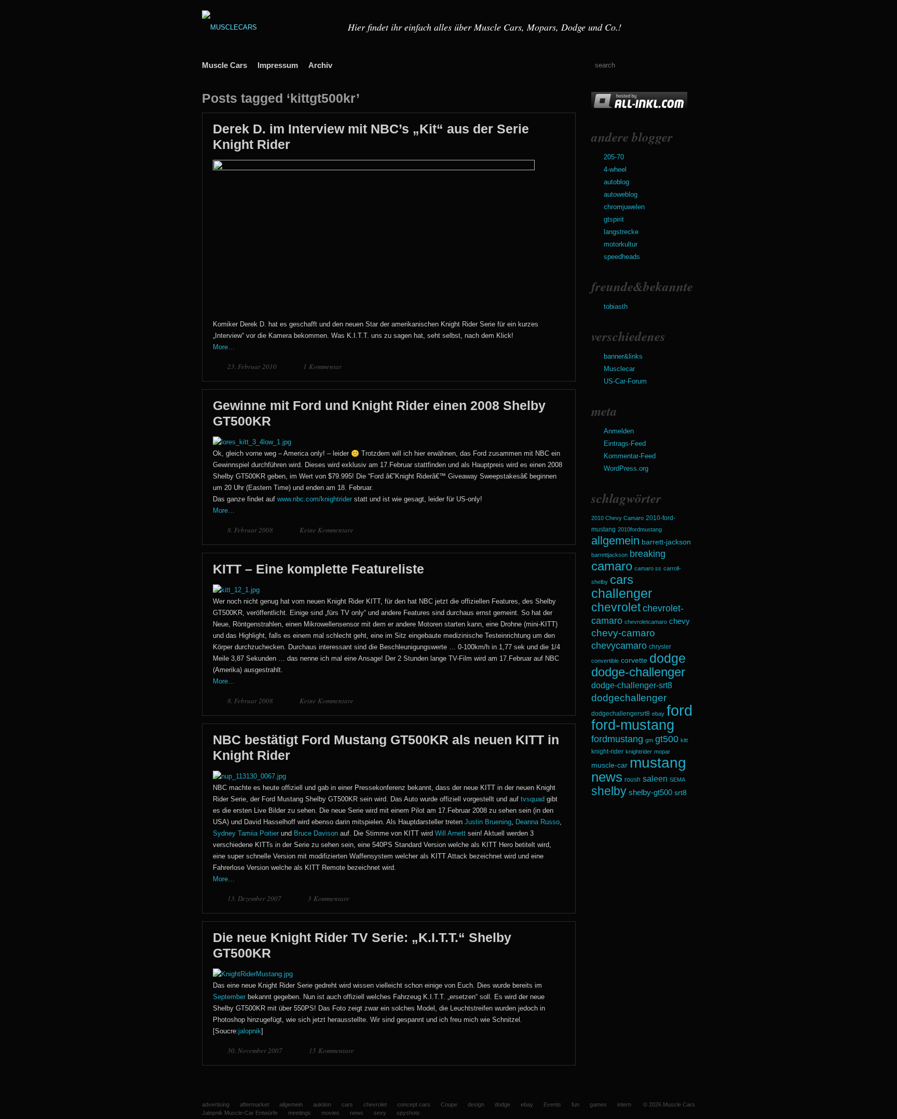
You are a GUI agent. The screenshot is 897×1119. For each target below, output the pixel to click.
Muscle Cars (224, 65)
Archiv (320, 65)
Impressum (277, 65)
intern (624, 1104)
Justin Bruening (488, 822)
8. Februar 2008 (251, 530)
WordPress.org (626, 468)
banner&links (623, 356)
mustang (658, 763)
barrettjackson (609, 555)
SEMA (677, 779)
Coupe (449, 1104)
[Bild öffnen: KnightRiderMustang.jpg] (253, 974)
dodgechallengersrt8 (620, 713)
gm (649, 740)
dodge (667, 658)
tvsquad (533, 799)
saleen (655, 778)
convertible (605, 661)
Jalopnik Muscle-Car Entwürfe (240, 1113)
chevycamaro (619, 645)
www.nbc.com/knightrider (314, 499)
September (229, 997)
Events (552, 1104)
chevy (679, 621)
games (598, 1104)
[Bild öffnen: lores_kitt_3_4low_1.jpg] (252, 442)
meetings (299, 1113)
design (476, 1104)
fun (575, 1104)
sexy (380, 1113)
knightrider (639, 751)
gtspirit (614, 219)
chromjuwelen (624, 207)
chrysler (660, 646)
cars (621, 579)
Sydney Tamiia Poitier (246, 833)
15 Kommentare (331, 1050)
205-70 (614, 157)
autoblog (616, 182)
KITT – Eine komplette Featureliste (318, 569)
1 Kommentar (322, 366)
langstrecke (621, 232)
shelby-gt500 (650, 792)
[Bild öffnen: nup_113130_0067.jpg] (249, 776)
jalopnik (249, 1031)
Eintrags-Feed (625, 443)
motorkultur (620, 244)
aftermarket (254, 1104)
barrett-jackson (666, 542)
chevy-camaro (623, 632)
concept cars (413, 1104)
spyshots (408, 1113)
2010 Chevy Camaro (617, 518)
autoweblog (620, 194)
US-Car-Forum (625, 381)
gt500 (666, 738)
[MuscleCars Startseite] (268, 27)
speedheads (622, 257)
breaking (647, 554)
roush (632, 779)
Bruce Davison (316, 833)
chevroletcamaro (645, 622)
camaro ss (647, 568)
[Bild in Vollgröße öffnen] (374, 168)
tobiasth (616, 306)
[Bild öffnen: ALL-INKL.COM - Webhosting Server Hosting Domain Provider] (639, 108)
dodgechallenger (629, 697)
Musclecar (619, 369)
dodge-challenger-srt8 (631, 685)
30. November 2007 (255, 1050)
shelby (609, 791)
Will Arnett (450, 833)
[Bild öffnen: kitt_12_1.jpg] (236, 590)
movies (330, 1113)
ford (679, 710)
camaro (611, 566)
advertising (215, 1104)
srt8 (680, 792)
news (606, 777)
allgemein (615, 540)
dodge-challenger (638, 672)
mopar (662, 751)
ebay (658, 714)
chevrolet (616, 607)
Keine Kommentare (327, 530)
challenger (621, 593)
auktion (322, 1104)
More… (224, 347)
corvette (634, 660)
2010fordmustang (640, 529)
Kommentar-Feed (630, 456)
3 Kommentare (328, 898)
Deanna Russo (537, 822)
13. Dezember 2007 (255, 898)
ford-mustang (632, 725)
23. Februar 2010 (252, 366)
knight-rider (607, 751)
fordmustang (617, 738)
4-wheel (615, 169)
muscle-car (609, 765)
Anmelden (619, 431)
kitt (684, 740)
